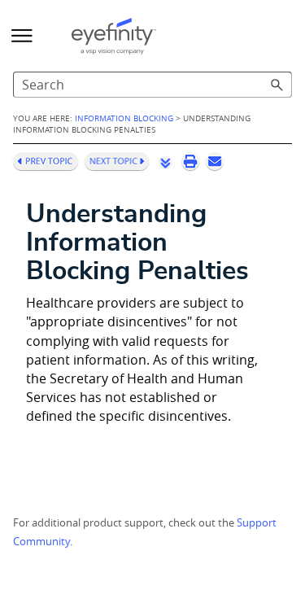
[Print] (190, 161)
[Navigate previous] (45, 161)
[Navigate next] (117, 161)
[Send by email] (215, 161)
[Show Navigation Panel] (21, 35)
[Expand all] (165, 162)
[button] (277, 85)
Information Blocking (124, 118)
